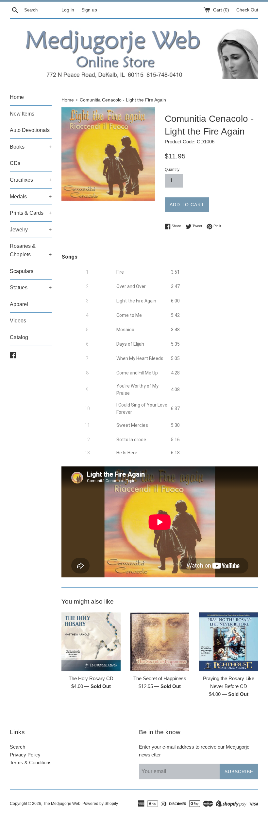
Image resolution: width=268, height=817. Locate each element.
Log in (67, 10)
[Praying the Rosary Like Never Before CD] (228, 642)
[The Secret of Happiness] (160, 642)
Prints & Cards (31, 213)
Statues (31, 287)
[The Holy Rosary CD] (91, 642)
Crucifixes (31, 180)
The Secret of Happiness (159, 678)
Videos (18, 320)
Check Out (247, 10)
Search (17, 747)
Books (31, 147)
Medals (31, 196)
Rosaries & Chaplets (31, 250)
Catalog (19, 337)
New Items (22, 114)
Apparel (19, 304)
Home (17, 97)
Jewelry (31, 229)
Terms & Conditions (31, 762)
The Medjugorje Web (61, 803)
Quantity (172, 169)
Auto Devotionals (30, 130)
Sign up (89, 10)
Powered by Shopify (100, 803)
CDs (15, 163)
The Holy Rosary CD (91, 678)
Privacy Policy (25, 754)
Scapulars (21, 271)
